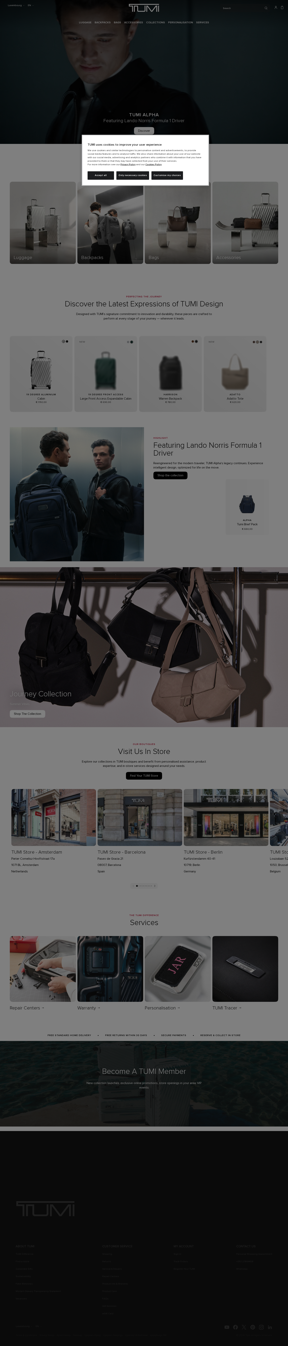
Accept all (101, 175)
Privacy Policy (128, 164)
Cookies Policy (153, 164)
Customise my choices (167, 175)
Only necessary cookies (133, 175)
